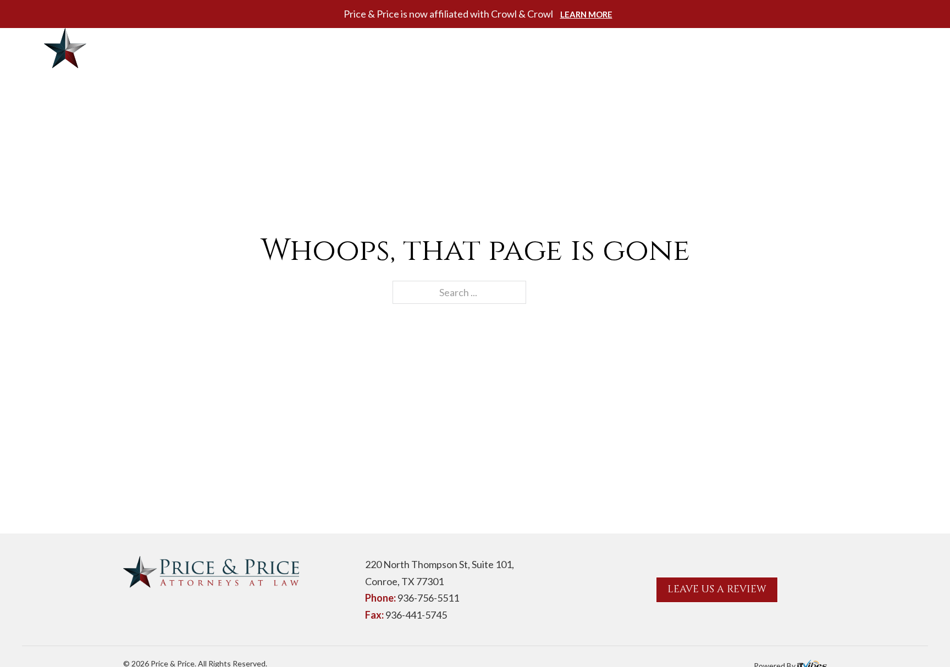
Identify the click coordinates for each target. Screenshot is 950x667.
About (495, 48)
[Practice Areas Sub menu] (622, 48)
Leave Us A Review (716, 589)
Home (446, 48)
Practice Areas (570, 48)
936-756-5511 (857, 48)
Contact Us (765, 48)
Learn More (586, 14)
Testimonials (679, 48)
